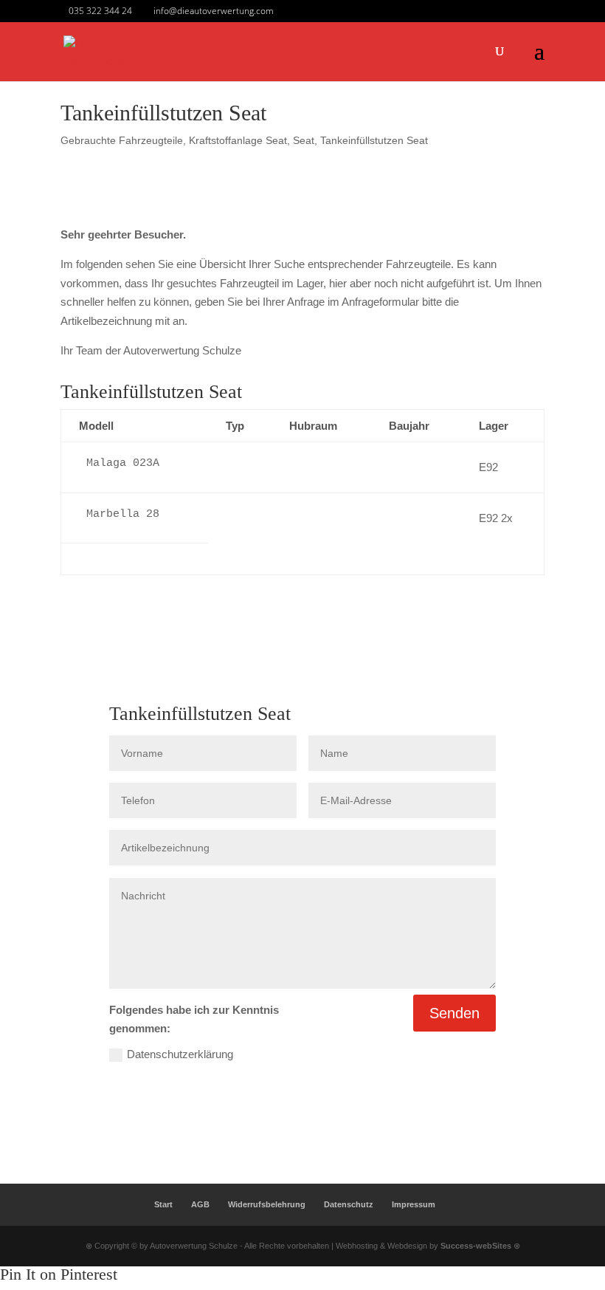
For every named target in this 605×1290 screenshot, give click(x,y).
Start (163, 1204)
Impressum (413, 1204)
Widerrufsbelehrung (266, 1204)
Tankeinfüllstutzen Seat (374, 140)
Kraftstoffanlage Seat (238, 140)
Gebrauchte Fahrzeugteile (121, 140)
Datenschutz (348, 1204)
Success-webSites (475, 1245)
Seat (303, 140)
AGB (200, 1204)
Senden (454, 1013)
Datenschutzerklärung (180, 1054)
